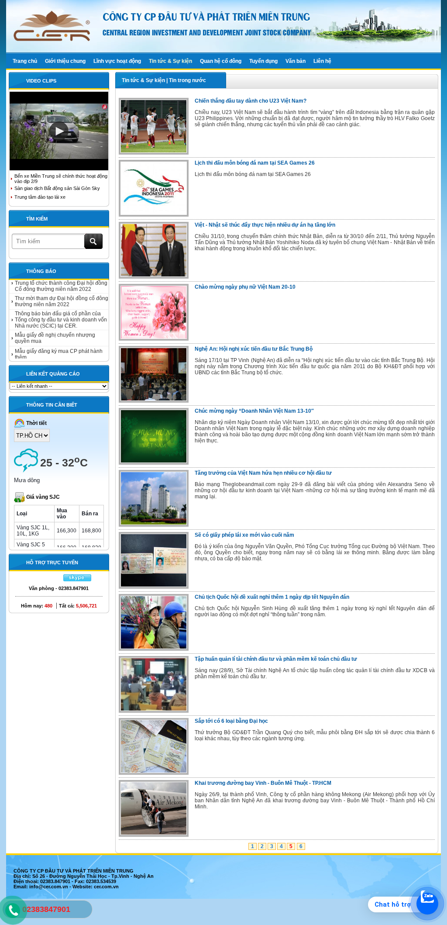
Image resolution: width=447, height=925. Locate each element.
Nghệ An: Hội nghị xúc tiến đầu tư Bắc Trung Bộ (254, 349)
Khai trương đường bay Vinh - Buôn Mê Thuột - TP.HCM (263, 783)
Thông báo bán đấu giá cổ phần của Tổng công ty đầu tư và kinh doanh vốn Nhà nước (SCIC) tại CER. (61, 311)
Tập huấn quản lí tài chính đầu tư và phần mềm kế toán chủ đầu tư (276, 659)
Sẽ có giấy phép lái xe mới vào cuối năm (244, 535)
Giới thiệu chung (65, 61)
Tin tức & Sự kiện (170, 61)
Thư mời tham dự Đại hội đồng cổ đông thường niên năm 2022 (61, 292)
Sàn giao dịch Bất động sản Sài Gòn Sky (57, 188)
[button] (59, 131)
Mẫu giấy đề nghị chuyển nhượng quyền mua (55, 329)
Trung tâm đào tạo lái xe (39, 197)
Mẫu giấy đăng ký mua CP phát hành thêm (59, 345)
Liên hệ (322, 61)
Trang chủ (25, 61)
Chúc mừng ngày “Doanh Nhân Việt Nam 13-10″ (254, 411)
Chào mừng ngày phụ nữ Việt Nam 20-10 (245, 287)
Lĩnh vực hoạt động (117, 61)
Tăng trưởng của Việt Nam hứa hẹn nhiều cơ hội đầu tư (263, 473)
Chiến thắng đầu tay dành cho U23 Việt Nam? (250, 101)
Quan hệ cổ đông (220, 61)
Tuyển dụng (263, 61)
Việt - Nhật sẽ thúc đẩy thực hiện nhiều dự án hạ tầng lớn (265, 225)
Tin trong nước (187, 80)
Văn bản (295, 61)
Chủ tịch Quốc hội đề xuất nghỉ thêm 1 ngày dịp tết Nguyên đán (272, 597)
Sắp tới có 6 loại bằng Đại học (231, 721)
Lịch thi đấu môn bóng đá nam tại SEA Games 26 (255, 163)
